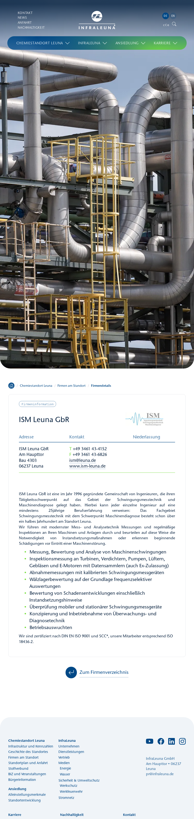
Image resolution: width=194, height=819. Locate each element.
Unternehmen (68, 746)
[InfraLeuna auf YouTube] (149, 743)
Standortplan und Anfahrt (28, 763)
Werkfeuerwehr (71, 791)
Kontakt (25, 12)
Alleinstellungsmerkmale (27, 794)
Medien (64, 763)
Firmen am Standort (71, 385)
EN (173, 16)
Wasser (65, 774)
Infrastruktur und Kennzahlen (30, 746)
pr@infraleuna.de (160, 774)
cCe (166, 25)
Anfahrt (25, 22)
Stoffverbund (18, 768)
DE (165, 16)
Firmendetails (101, 386)
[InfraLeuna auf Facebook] (161, 743)
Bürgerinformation (22, 780)
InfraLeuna (89, 43)
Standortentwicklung (24, 800)
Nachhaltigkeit (31, 27)
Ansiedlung (127, 43)
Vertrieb (64, 757)
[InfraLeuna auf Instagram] (182, 743)
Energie (65, 768)
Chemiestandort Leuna (39, 43)
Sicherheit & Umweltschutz (79, 780)
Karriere (162, 43)
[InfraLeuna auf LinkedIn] (171, 743)
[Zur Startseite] (97, 20)
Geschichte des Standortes (28, 752)
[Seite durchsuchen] (174, 25)
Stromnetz (66, 798)
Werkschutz (68, 785)
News (22, 17)
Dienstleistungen (71, 752)
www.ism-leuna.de (87, 466)
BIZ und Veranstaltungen (27, 774)
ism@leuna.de (82, 460)
